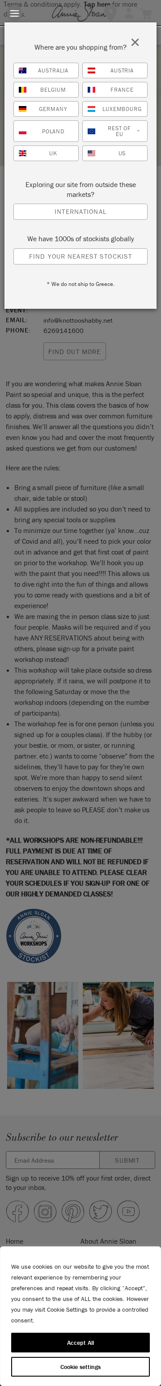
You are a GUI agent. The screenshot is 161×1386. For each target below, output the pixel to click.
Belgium (53, 90)
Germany (53, 109)
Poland (53, 131)
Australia (53, 70)
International (80, 211)
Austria (122, 70)
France (122, 90)
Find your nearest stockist (80, 256)
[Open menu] (14, 13)
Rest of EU (124, 131)
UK (53, 153)
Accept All (80, 1343)
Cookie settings (80, 1367)
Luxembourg (122, 109)
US (122, 153)
